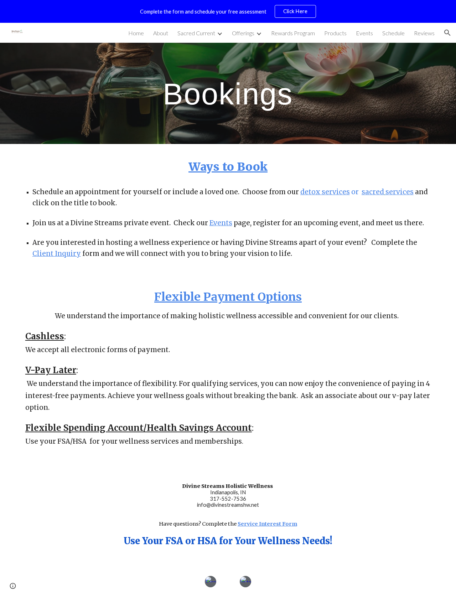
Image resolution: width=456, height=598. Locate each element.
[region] (228, 11)
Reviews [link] (424, 33)
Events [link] (364, 33)
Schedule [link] (393, 33)
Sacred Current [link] (196, 33)
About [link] (160, 33)
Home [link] (136, 33)
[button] (447, 32)
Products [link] (335, 33)
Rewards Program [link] (293, 33)
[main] (228, 93)
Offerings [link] (243, 33)
